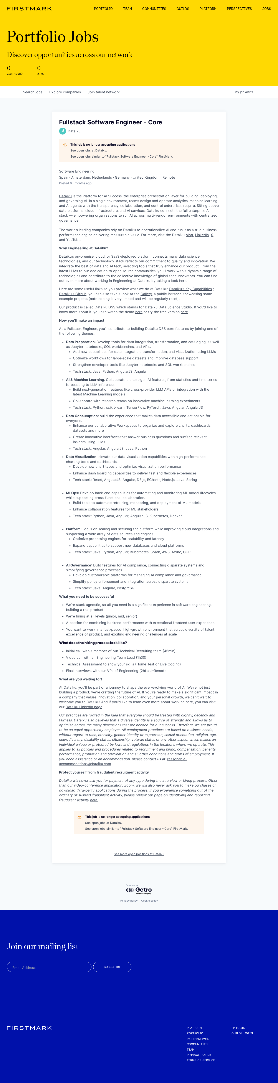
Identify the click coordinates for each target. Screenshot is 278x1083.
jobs (32, 92)
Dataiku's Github (72, 294)
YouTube (73, 239)
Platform (194, 1028)
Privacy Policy (199, 1055)
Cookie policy (149, 900)
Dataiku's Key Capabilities (190, 289)
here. (94, 800)
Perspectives (198, 1038)
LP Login (238, 1028)
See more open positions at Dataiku (139, 854)
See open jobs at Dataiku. (88, 150)
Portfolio (195, 1033)
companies (65, 92)
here (182, 280)
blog (189, 235)
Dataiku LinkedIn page (84, 707)
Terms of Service (201, 1060)
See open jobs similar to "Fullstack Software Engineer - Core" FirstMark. (121, 156)
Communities (197, 1044)
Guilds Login (242, 1033)
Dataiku (65, 196)
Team (190, 1049)
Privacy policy (129, 900)
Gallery (146, 294)
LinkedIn (202, 235)
